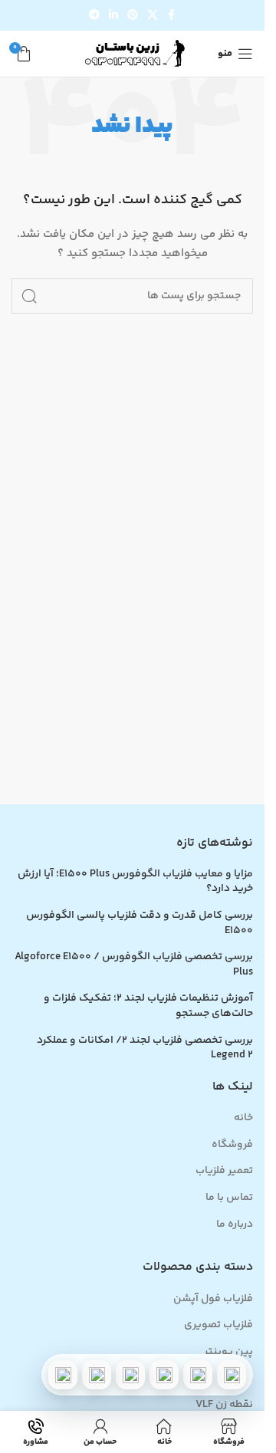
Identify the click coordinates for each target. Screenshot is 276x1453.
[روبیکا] (62, 1374)
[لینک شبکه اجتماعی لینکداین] (113, 16)
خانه (243, 1118)
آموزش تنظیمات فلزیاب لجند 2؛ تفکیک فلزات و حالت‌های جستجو (148, 1006)
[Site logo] (132, 53)
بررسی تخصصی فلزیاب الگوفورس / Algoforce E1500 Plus (134, 965)
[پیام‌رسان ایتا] (96, 1374)
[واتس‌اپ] (197, 1374)
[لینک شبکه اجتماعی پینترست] (133, 16)
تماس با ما (229, 1198)
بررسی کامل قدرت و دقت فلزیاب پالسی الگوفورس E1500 (139, 924)
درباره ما (234, 1225)
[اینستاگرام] (164, 1374)
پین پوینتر (228, 1352)
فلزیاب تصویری (218, 1325)
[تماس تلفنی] (231, 1374)
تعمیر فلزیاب (224, 1171)
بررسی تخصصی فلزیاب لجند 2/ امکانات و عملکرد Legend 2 (145, 1048)
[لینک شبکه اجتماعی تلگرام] (94, 16)
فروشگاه (232, 1145)
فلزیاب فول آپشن (213, 1299)
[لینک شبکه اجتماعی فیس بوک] (172, 16)
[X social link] (153, 16)
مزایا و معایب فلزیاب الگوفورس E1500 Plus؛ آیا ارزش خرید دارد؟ (135, 882)
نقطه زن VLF (224, 1405)
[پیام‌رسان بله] (130, 1374)
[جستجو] (29, 296)
